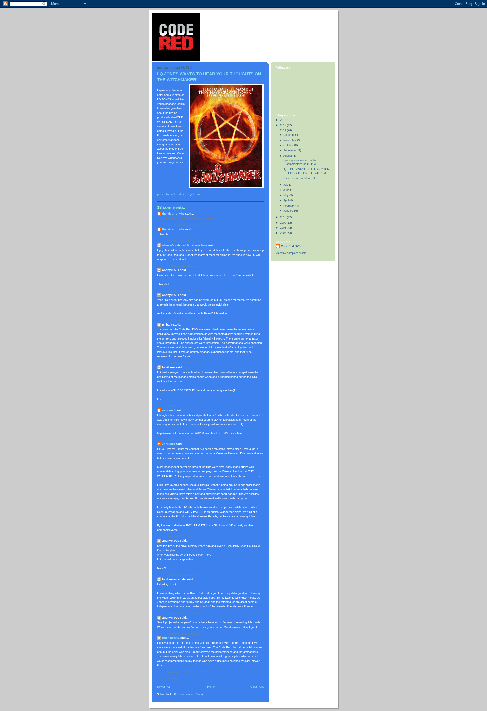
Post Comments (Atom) (188, 694)
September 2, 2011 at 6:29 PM (185, 633)
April (286, 200)
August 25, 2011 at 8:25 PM (184, 536)
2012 (283, 125)
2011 (283, 130)
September (290, 150)
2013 (283, 119)
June (286, 189)
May (286, 195)
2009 (283, 222)
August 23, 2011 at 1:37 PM (184, 319)
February (289, 205)
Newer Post (164, 686)
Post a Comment (167, 678)
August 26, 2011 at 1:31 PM (184, 613)
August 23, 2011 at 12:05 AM (184, 290)
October (288, 145)
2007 (283, 232)
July (286, 184)
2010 (283, 217)
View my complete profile (291, 253)
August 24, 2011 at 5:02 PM (184, 439)
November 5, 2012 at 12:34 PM (186, 671)
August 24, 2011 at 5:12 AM (184, 405)
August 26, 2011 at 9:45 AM (184, 574)
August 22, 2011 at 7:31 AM (184, 265)
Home (211, 686)
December (290, 134)
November (290, 140)
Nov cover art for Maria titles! (300, 178)
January (288, 210)
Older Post (257, 686)
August (288, 155)
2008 (283, 227)
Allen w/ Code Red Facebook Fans (184, 245)
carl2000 (168, 444)
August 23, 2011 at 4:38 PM (184, 362)
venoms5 (169, 410)
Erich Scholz (171, 638)
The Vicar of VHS (173, 213)
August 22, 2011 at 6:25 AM (184, 225)
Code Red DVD (291, 246)
